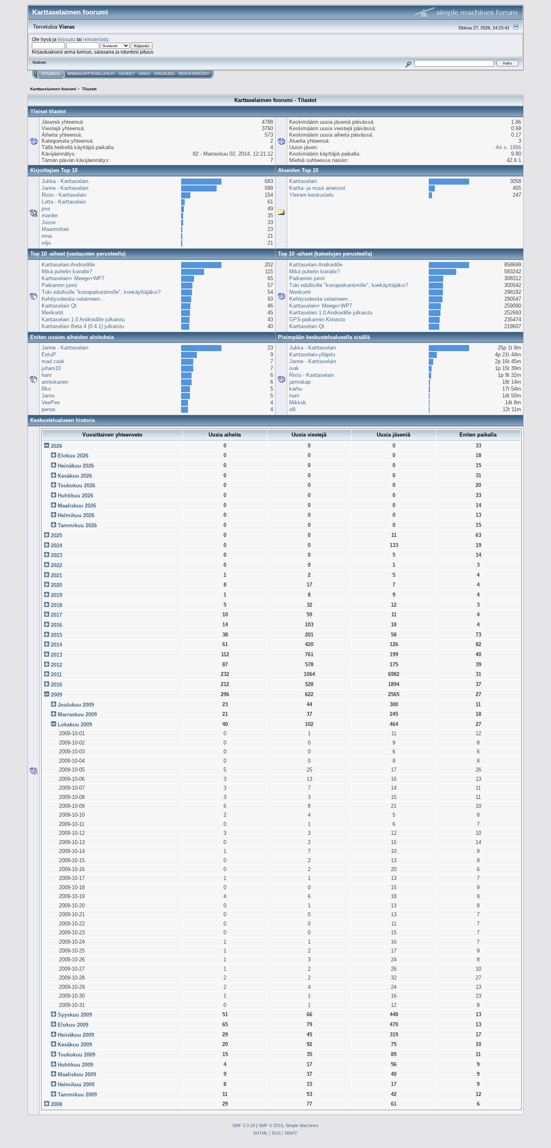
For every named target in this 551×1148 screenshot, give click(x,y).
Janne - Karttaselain (65, 188)
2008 (56, 1104)
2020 (56, 585)
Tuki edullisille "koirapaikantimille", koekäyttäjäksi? (101, 292)
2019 (56, 595)
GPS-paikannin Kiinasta (317, 319)
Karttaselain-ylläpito (312, 354)
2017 (56, 615)
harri (47, 375)
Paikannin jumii (59, 285)
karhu (295, 389)
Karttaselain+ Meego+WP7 (73, 278)
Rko (46, 389)
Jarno (48, 396)
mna (47, 236)
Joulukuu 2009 (76, 705)
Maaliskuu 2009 (77, 1074)
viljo (46, 243)
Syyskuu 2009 (75, 1015)
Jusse (49, 222)
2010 (56, 685)
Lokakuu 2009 (75, 725)
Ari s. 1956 (508, 147)
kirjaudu (66, 39)
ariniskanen (55, 382)
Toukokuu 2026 (76, 485)
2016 (56, 625)
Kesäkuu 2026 (75, 476)
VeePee (51, 402)
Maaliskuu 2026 (77, 506)
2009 (56, 695)
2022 (56, 565)
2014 (56, 645)
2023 (56, 555)
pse (46, 209)
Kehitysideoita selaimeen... (73, 299)
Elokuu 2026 (73, 456)
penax (49, 409)
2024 (56, 546)
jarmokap (300, 382)
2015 (56, 635)
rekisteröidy (95, 39)
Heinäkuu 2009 (76, 1035)
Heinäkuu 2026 (76, 466)
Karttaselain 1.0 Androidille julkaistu (83, 319)
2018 (56, 605)
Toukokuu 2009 (76, 1055)
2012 (56, 665)
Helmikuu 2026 (76, 515)
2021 (56, 575)
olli (292, 409)
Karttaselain (303, 181)
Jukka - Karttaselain (65, 181)
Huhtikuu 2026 (75, 496)
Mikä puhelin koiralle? (67, 271)
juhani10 (51, 368)
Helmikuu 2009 (76, 1084)
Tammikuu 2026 (77, 525)
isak (294, 368)
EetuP (49, 354)
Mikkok (297, 402)
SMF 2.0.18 (243, 1125)
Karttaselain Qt (59, 306)
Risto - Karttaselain (64, 195)
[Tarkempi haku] (408, 63)
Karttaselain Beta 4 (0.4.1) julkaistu (83, 326)
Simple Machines (302, 1125)
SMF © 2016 (271, 1125)
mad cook (53, 361)
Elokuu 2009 (73, 1025)
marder (50, 215)
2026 (56, 446)
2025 (56, 535)
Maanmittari (55, 229)
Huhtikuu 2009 (75, 1065)
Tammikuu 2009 (77, 1095)
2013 (56, 655)
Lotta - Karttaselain (64, 202)
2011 (56, 675)
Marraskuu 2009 (77, 714)
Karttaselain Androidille (68, 265)
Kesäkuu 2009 (75, 1045)
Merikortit (52, 313)
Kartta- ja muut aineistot (317, 188)
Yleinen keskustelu (311, 195)
